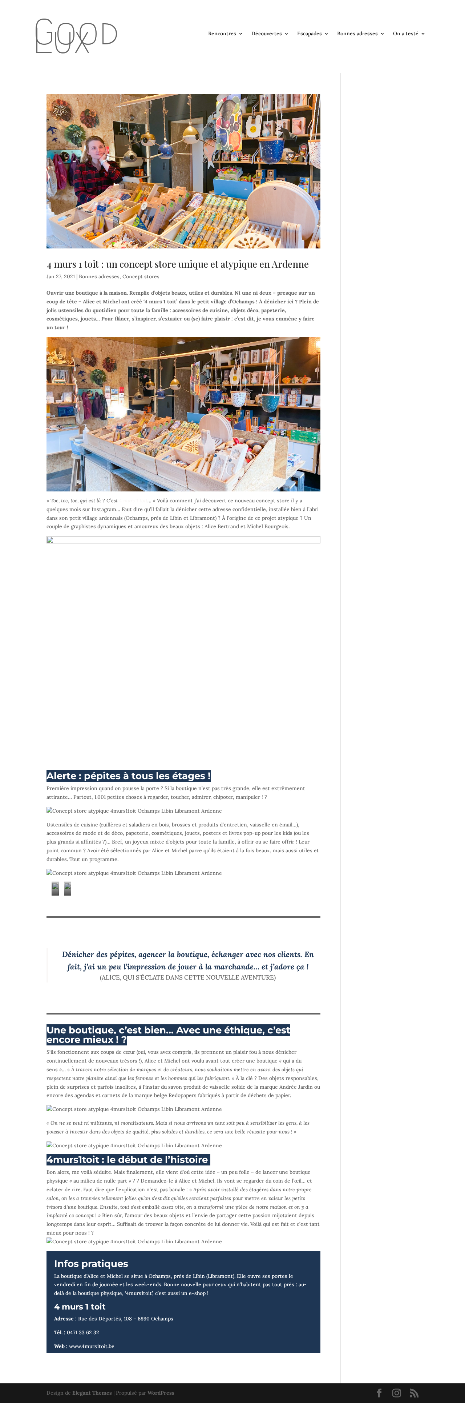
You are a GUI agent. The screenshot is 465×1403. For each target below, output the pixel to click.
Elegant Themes (92, 1393)
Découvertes (266, 34)
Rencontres (222, 34)
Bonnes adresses (357, 34)
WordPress (160, 1393)
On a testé (405, 34)
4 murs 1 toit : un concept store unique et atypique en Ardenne (177, 264)
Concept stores (140, 276)
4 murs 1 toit (133, 500)
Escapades (309, 34)
